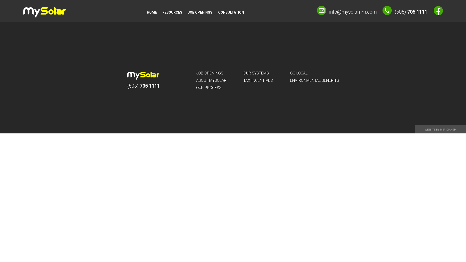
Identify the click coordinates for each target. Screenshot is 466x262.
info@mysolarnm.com (353, 12)
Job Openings (200, 12)
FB (438, 10)
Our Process (209, 87)
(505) (411, 12)
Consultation (231, 12)
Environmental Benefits (314, 80)
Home (152, 12)
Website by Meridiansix (441, 129)
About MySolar (211, 80)
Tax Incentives (258, 80)
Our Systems (256, 73)
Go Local (299, 73)
